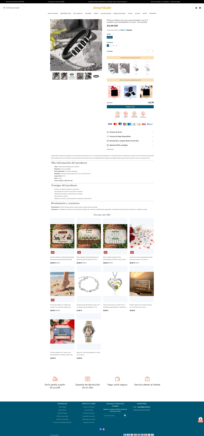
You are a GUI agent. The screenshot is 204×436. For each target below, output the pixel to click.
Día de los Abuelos (53, 13)
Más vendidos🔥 (78, 13)
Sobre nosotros (62, 410)
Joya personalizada (106, 13)
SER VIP (145, 13)
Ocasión (130, 13)
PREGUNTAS (152, 13)
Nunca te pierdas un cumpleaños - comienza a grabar (165, 2)
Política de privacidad (62, 416)
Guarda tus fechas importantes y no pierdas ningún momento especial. (107, 2)
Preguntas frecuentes (88, 422)
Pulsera (109, 37)
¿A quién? (137, 13)
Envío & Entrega (89, 410)
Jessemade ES (55, 435)
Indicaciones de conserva (88, 419)
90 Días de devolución (89, 413)
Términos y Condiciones (62, 419)
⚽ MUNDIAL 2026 (66, 13)
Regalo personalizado (119, 13)
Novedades (88, 13)
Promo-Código (62, 407)
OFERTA (96, 13)
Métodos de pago (62, 413)
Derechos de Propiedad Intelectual (62, 422)
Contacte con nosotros (89, 407)
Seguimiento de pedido (89, 416)
